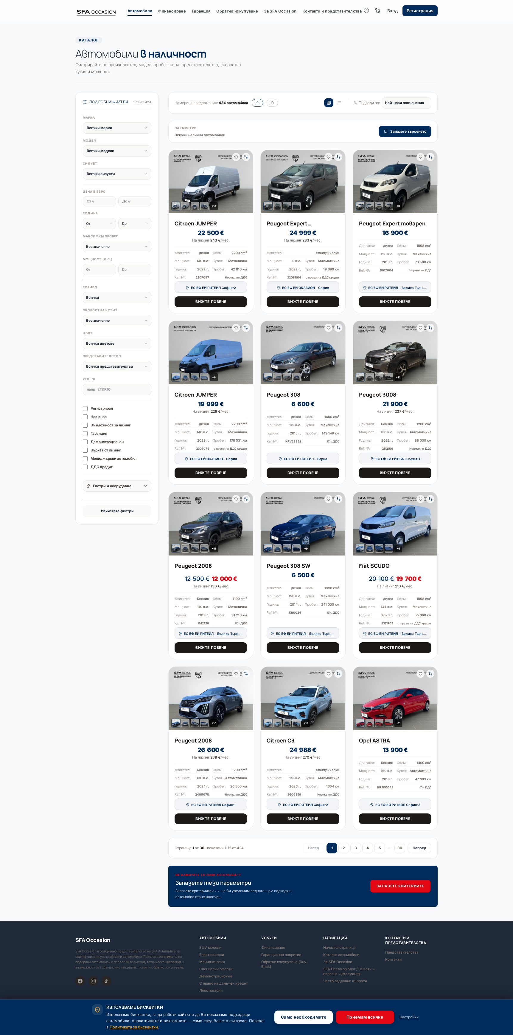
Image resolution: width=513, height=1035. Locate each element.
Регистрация (420, 10)
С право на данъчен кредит (223, 983)
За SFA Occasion (280, 11)
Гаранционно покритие (281, 954)
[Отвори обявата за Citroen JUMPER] (211, 181)
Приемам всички (364, 1016)
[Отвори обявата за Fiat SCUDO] (395, 524)
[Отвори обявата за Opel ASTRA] (395, 698)
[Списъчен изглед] (339, 103)
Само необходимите (303, 1016)
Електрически (211, 954)
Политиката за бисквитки (134, 1027)
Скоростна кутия (100, 310)
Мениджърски (212, 962)
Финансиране (172, 11)
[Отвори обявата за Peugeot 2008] (211, 523)
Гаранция (201, 11)
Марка (89, 117)
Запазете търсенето (408, 131)
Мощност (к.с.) (98, 259)
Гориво (90, 287)
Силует (90, 163)
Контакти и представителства (332, 11)
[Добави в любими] (236, 157)
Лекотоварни (211, 990)
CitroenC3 (281, 740)
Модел (89, 140)
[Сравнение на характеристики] (378, 11)
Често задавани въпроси (345, 981)
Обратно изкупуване (237, 11)
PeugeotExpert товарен (392, 223)
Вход (392, 10)
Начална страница (339, 947)
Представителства (402, 952)
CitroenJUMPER (196, 223)
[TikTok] (106, 981)
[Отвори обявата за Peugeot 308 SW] (303, 523)
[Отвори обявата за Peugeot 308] (303, 352)
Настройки (409, 1017)
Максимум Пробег (100, 236)
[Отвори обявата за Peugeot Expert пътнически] (303, 181)
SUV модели (210, 947)
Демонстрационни (215, 976)
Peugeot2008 (193, 565)
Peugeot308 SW (288, 565)
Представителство (102, 356)
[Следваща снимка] (246, 181)
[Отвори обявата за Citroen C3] (303, 698)
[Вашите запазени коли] (366, 11)
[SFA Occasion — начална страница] (101, 10)
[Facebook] (80, 981)
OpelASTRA (374, 740)
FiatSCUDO (374, 565)
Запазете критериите (400, 886)
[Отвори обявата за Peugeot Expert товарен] (395, 182)
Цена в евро (94, 191)
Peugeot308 (283, 394)
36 (399, 848)
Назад (313, 848)
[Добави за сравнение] (246, 157)
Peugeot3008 (377, 394)
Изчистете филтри (117, 511)
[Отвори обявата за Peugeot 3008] (395, 352)
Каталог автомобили (341, 954)
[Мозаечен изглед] (328, 102)
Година (90, 213)
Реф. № (89, 379)
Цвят (88, 333)
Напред (419, 848)
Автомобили (140, 10)
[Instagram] (93, 981)
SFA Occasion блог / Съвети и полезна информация (348, 971)
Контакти (393, 959)
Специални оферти (215, 969)
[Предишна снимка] (175, 181)
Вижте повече (210, 301)
